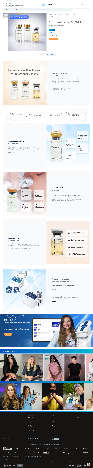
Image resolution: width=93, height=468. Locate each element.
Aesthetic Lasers (22, 9)
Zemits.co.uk (78, 418)
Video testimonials (55, 429)
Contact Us (54, 421)
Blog (53, 417)
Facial (12, 9)
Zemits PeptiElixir (14, 238)
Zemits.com (77, 417)
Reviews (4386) (50, 54)
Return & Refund (30, 429)
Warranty (29, 421)
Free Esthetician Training (56, 422)
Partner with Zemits (31, 430)
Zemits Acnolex (57, 187)
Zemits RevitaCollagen (16, 141)
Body (16, 9)
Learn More (54, 292)
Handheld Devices (31, 9)
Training (53, 426)
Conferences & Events (31, 426)
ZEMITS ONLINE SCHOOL (31, 417)
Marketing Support (31, 425)
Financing (53, 425)
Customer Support (31, 420)
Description (41, 54)
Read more (39, 456)
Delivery (29, 422)
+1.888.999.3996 (8, 3)
